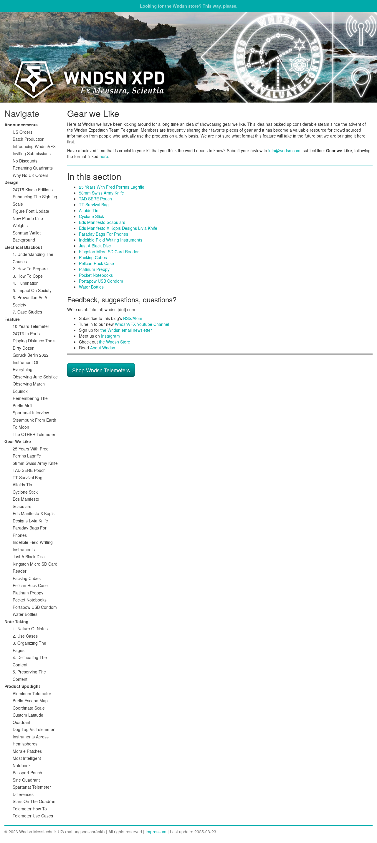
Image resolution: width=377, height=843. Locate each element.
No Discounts (25, 161)
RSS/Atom (132, 318)
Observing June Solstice (35, 377)
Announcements (21, 125)
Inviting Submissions (32, 153)
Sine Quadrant (26, 780)
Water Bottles (91, 287)
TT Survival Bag (94, 204)
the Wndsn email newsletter (126, 330)
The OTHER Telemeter (34, 434)
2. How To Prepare (30, 268)
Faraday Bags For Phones (103, 234)
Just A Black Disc (95, 246)
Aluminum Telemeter (32, 693)
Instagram (110, 336)
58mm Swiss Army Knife (101, 193)
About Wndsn (102, 348)
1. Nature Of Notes (30, 628)
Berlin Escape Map (30, 700)
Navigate (21, 113)
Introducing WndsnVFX (34, 146)
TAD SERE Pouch (95, 199)
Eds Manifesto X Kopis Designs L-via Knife (118, 228)
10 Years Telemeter (31, 326)
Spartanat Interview (31, 412)
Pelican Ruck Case (96, 263)
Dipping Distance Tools (34, 340)
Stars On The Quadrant (35, 801)
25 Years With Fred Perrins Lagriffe (111, 187)
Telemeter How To (30, 809)
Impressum (155, 831)
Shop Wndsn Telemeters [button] (101, 370)
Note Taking (16, 621)
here (104, 156)
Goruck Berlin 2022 (31, 355)
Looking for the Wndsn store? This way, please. (188, 6)
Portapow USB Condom (101, 281)
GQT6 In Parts (26, 333)
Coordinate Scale (29, 708)
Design (11, 182)
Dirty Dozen (23, 348)
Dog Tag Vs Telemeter (33, 729)
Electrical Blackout (23, 247)
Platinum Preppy (94, 269)
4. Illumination (26, 283)
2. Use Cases (25, 636)
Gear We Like (17, 441)
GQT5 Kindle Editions (33, 189)
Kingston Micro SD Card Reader (109, 251)
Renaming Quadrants (33, 168)
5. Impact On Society (32, 290)
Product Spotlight (22, 686)
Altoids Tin (88, 210)
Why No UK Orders (30, 175)
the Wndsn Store (114, 342)
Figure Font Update (31, 211)
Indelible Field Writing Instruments (110, 240)
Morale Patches (27, 751)
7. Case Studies (27, 312)
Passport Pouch (27, 772)
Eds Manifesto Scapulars (102, 222)
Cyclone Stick (91, 216)
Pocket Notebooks (96, 275)
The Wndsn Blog (188, 57)
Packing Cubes (93, 257)
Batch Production (28, 139)
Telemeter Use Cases (33, 816)
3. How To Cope (28, 276)
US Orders (22, 132)
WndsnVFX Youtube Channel (142, 324)
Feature (12, 319)
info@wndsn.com (284, 150)
